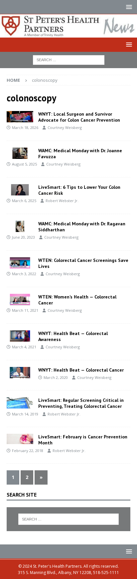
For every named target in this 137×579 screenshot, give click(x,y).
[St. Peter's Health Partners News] (68, 33)
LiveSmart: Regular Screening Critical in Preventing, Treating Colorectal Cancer (81, 403)
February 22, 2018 (27, 450)
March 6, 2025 (24, 200)
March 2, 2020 (56, 377)
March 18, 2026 (25, 127)
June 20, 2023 (23, 237)
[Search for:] (68, 59)
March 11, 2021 (25, 310)
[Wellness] (20, 189)
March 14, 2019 (25, 413)
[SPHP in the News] (20, 116)
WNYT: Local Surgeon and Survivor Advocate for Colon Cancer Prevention (79, 117)
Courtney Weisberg (65, 127)
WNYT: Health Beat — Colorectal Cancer (81, 370)
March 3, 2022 (24, 273)
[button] (127, 7)
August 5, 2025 (24, 164)
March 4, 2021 (24, 346)
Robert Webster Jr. (62, 200)
